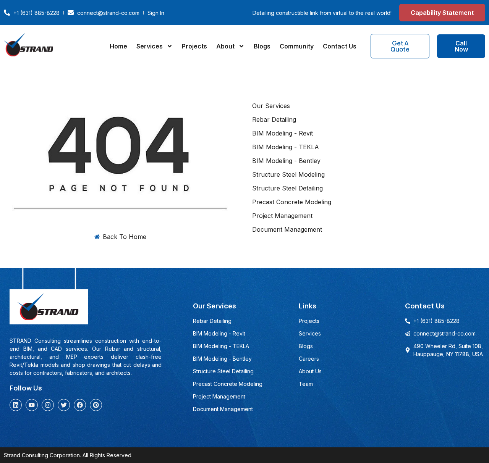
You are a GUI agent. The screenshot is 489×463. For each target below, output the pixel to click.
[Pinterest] (96, 405)
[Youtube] (32, 405)
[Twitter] (64, 405)
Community (297, 46)
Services (149, 46)
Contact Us (339, 46)
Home (118, 46)
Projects (194, 46)
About (225, 46)
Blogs (262, 46)
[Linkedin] (16, 405)
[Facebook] (80, 405)
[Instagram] (48, 405)
